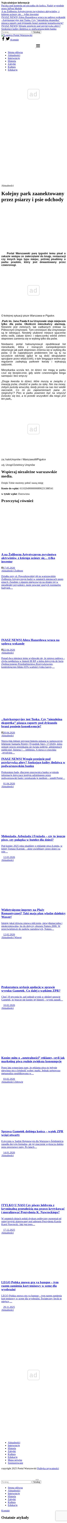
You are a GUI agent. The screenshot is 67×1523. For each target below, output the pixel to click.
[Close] (37, 1479)
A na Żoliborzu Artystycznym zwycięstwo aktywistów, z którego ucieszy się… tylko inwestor (30, 13)
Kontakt (14, 39)
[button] (38, 46)
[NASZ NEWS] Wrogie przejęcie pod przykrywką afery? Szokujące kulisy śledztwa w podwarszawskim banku (30, 27)
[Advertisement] (33, 149)
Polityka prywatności (48, 1468)
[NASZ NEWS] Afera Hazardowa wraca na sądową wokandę (33, 17)
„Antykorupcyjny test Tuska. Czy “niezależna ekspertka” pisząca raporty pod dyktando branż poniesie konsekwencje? (32, 21)
